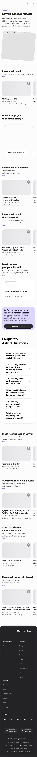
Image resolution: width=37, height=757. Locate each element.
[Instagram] (25, 719)
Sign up (5, 646)
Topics (21, 655)
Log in (5, 650)
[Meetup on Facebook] (5, 719)
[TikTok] (31, 719)
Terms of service (13, 742)
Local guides (23, 668)
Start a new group (24, 631)
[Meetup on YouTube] (18, 719)
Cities (21, 659)
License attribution (16, 748)
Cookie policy (27, 745)
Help (4, 655)
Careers (5, 698)
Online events (23, 664)
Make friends (23, 673)
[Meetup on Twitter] (11, 719)
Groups (21, 646)
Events (21, 650)
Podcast (5, 707)
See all (4, 77)
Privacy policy (24, 742)
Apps (4, 702)
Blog (4, 689)
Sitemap (21, 677)
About (5, 685)
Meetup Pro (7, 693)
